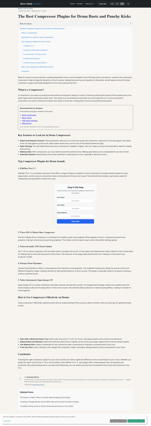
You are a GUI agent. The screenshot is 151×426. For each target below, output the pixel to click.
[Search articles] (128, 3)
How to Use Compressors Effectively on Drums (37, 67)
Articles (79, 4)
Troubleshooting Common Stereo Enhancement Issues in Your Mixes (46, 406)
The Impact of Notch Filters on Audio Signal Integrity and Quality (45, 397)
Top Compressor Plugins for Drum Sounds (35, 42)
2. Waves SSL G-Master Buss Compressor (35, 50)
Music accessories (29, 115)
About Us (89, 4)
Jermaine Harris (33, 377)
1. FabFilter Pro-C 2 (28, 46)
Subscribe (102, 4)
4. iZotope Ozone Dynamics (31, 58)
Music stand (26, 118)
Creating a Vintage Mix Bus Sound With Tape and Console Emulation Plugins (49, 402)
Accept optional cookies (136, 421)
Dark (117, 4)
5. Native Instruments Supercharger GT (35, 63)
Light (112, 4)
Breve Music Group (38, 385)
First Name (61, 197)
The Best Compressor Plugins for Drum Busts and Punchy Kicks (42, 28)
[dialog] (74, 419)
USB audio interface (29, 120)
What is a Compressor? (29, 33)
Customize (7, 421)
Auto (122, 4)
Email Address (62, 213)
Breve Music (30, 3)
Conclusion (25, 71)
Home (72, 4)
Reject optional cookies (118, 421)
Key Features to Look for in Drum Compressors (37, 37)
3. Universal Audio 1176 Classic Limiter (34, 54)
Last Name (60, 205)
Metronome (26, 123)
